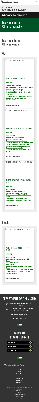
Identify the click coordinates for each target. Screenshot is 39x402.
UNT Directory (19, 376)
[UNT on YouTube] (17, 337)
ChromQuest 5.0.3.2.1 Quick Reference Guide (18, 196)
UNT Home (19, 398)
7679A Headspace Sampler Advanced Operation (18, 93)
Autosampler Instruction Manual (16, 141)
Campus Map (19, 378)
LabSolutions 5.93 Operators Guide (17, 144)
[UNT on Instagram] (21, 337)
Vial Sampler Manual (12, 262)
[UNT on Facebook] (10, 337)
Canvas (19, 371)
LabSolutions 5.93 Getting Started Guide (19, 142)
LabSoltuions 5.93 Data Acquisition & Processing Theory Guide (18, 147)
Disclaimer (19, 389)
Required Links (19, 396)
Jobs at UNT (19, 380)
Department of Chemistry (14, 9)
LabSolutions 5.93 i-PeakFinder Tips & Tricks (18, 150)
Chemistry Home (21, 14)
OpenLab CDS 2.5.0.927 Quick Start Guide (19, 269)
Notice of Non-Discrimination (19, 390)
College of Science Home (8, 14)
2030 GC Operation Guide (14, 139)
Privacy (19, 392)
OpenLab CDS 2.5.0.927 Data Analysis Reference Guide (18, 272)
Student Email (19, 373)
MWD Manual (10, 264)
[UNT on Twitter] (14, 337)
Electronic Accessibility (19, 394)
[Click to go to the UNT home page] (9, 2)
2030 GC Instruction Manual (15, 137)
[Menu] (36, 2)
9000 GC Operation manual (14, 89)
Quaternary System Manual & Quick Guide (17, 260)
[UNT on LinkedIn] (24, 337)
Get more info (12, 350)
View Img (9, 132)
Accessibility (19, 382)
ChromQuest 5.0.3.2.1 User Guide (16, 198)
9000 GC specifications (13, 85)
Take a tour (12, 346)
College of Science (7, 7)
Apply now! (11, 342)
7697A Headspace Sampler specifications (19, 87)
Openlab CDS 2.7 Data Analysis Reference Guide (16, 99)
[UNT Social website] (28, 337)
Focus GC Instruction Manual (15, 191)
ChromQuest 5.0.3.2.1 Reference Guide (18, 200)
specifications (10, 135)
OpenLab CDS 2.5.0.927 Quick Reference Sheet (19, 267)
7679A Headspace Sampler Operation (18, 91)
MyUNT (19, 369)
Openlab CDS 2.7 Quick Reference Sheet (19, 96)
